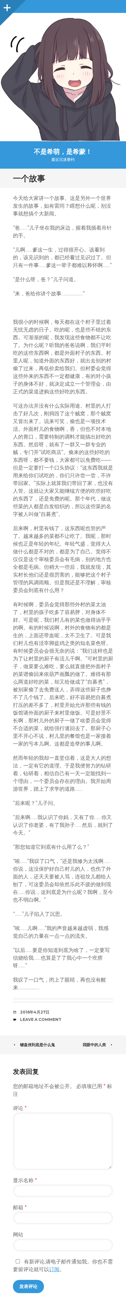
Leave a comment (40, 1019)
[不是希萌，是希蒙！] (63, 77)
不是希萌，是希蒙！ (63, 151)
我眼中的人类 (94, 1044)
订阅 (54, 1269)
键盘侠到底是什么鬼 (37, 1044)
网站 (18, 1235)
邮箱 (20, 1207)
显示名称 (25, 1180)
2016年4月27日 (34, 1012)
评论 (20, 1108)
